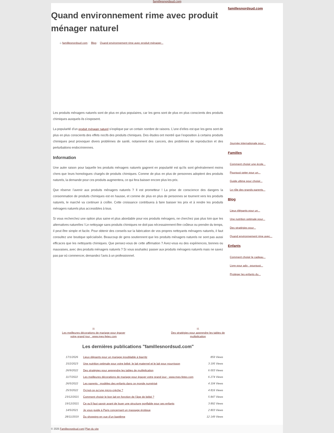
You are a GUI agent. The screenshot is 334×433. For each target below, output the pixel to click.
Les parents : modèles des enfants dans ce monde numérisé (120, 383)
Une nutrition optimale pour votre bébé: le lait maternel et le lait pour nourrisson (131, 363)
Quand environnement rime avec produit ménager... (131, 42)
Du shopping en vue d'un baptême (104, 416)
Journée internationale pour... (248, 143)
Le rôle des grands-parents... (247, 189)
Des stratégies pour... (243, 227)
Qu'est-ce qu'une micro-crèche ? (103, 390)
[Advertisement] (138, 75)
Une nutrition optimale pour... (247, 219)
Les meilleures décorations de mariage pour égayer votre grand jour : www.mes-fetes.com (93, 334)
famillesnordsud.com (75, 42)
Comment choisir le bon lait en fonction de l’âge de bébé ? (118, 396)
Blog (93, 42)
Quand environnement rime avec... (251, 236)
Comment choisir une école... (248, 164)
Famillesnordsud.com (72, 428)
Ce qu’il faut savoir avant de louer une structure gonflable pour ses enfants (128, 403)
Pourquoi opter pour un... (245, 172)
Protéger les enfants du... (245, 274)
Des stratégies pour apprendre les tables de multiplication (198, 334)
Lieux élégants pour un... (245, 210)
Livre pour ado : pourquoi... (246, 265)
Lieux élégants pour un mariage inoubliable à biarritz (115, 357)
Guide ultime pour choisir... (246, 181)
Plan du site (92, 428)
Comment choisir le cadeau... (248, 257)
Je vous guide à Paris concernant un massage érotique (117, 410)
